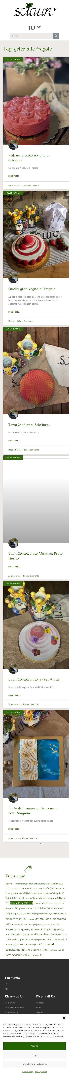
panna (33, 939)
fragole (59, 893)
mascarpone (45, 913)
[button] (64, 1018)
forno (50, 893)
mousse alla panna (48, 924)
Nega (34, 1055)
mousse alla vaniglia (18, 929)
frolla (11, 898)
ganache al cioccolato (47, 897)
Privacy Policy (41, 1071)
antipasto (50, 883)
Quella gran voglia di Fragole (31, 288)
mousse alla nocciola (24, 924)
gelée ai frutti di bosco (44, 903)
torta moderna (34, 949)
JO (32, 27)
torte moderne (16, 955)
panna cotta (47, 939)
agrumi (10, 883)
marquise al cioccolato (24, 913)
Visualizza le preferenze (35, 1064)
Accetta (35, 1045)
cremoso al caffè (43, 888)
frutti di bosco (25, 897)
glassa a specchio (30, 908)
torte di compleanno (53, 949)
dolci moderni (36, 893)
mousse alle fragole (43, 929)
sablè (41, 944)
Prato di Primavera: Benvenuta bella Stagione (33, 810)
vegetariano (34, 954)
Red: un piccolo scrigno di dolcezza (29, 157)
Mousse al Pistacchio (39, 934)
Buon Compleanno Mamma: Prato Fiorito (35, 555)
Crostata (59, 888)
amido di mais (35, 883)
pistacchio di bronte (26, 944)
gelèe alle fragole (21, 902)
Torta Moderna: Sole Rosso (29, 424)
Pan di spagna (19, 939)
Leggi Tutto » (14, 176)
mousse (33, 919)
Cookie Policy (27, 1071)
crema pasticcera (21, 888)
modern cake (16, 919)
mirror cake (60, 913)
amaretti (21, 883)
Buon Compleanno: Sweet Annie (34, 678)
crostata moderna (17, 893)
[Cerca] (56, 36)
